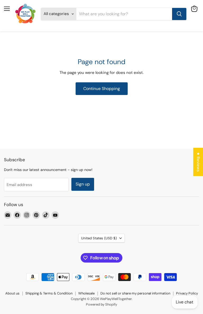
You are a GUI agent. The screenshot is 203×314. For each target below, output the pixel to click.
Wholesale (86, 293)
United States (99, 238)
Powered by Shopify (101, 304)
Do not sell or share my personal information (135, 293)
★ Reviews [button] (198, 162)
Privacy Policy (187, 293)
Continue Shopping (101, 88)
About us (12, 293)
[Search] (179, 14)
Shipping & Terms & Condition (48, 293)
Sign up (83, 184)
